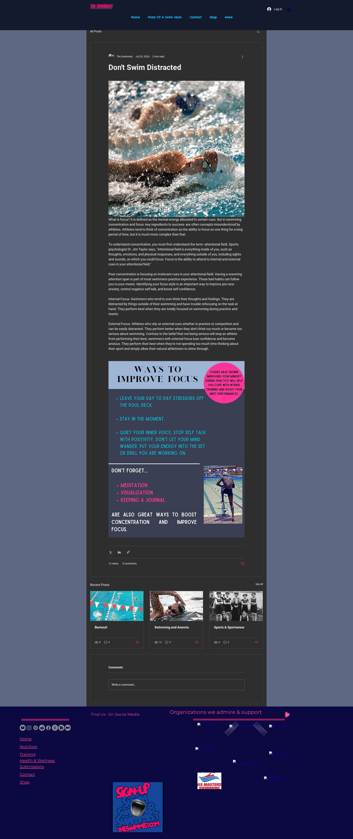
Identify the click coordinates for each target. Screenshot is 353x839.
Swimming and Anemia (171, 627)
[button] (289, 9)
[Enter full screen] (158, 827)
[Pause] (116, 827)
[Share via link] (128, 552)
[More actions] (242, 56)
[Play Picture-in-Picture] (152, 827)
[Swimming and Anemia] (176, 606)
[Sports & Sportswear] (236, 606)
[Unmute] (123, 827)
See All (259, 584)
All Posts (95, 31)
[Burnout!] (116, 606)
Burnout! (101, 627)
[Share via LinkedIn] (119, 552)
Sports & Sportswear (229, 627)
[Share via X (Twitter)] (110, 552)
